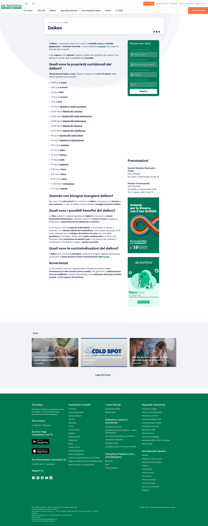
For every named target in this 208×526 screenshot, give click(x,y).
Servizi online (148, 3)
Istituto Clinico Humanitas (152, 412)
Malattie (71, 433)
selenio (63, 188)
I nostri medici (73, 430)
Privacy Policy (145, 507)
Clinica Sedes (147, 444)
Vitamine (145, 490)
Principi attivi (147, 469)
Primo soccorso (148, 473)
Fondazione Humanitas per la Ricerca (119, 436)
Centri (70, 426)
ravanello (101, 46)
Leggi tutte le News (103, 375)
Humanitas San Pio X (150, 416)
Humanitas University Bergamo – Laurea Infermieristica (121, 431)
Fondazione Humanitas (114, 440)
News (108, 10)
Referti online (110, 412)
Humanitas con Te (162, 3)
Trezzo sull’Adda (111, 468)
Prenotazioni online (112, 409)
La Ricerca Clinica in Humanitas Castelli (120, 447)
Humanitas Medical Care (151, 419)
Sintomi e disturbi (149, 480)
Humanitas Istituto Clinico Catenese (156, 440)
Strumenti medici (148, 483)
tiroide (106, 256)
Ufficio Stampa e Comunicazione (81, 465)
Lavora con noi (200, 3)
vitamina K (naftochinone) (72, 140)
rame (64, 179)
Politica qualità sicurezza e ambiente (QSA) (85, 461)
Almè (107, 464)
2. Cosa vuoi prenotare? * (139, 60)
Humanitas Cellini (148, 430)
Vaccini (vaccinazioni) (150, 487)
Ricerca (181, 3)
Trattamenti (73, 440)
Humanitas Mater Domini (151, 423)
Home (50, 22)
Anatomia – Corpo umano (152, 459)
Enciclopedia (57, 22)
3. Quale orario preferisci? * (140, 70)
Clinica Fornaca (148, 433)
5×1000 (119, 10)
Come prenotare (74, 416)
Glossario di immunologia (151, 462)
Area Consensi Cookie (168, 507)
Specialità (72, 423)
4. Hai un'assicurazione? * (139, 80)
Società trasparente (76, 451)
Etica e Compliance (76, 454)
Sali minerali (146, 476)
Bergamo (108, 461)
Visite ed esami (74, 437)
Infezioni (145, 466)
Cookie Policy (155, 507)
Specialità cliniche (69, 10)
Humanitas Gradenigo (150, 437)
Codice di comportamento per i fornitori (83, 458)
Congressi (189, 3)
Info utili (41, 10)
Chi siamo (28, 10)
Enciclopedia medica (91, 10)
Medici (53, 10)
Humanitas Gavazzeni (150, 426)
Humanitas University (113, 427)
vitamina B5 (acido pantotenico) (77, 116)
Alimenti (145, 455)
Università (173, 3)
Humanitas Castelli (149, 409)
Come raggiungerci (76, 412)
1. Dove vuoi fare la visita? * (140, 50)
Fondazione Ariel (111, 443)
